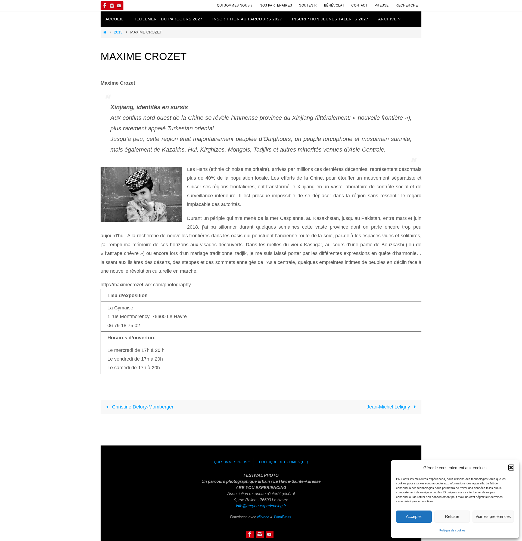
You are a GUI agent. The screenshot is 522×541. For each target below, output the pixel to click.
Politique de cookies (452, 530)
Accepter (414, 516)
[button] (511, 467)
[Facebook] (105, 5)
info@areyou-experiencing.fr (261, 505)
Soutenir (308, 5)
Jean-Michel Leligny (389, 407)
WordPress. (283, 517)
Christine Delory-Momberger (142, 407)
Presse (382, 5)
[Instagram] (112, 5)
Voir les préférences (493, 516)
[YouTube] (119, 5)
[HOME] (104, 32)
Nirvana (263, 517)
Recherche (407, 5)
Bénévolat (334, 5)
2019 (118, 32)
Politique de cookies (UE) (283, 462)
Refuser (452, 516)
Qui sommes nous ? (235, 5)
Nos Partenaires (276, 5)
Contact (359, 5)
